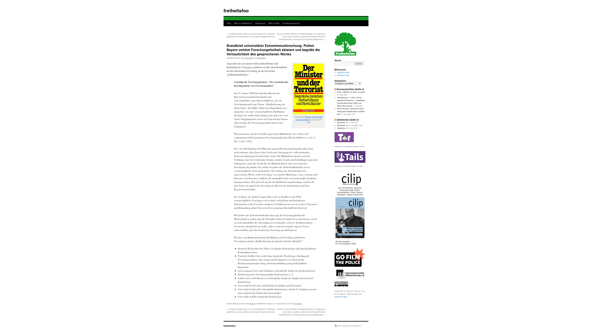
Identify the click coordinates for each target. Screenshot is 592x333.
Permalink (297, 303)
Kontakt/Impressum (291, 23)
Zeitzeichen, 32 (342, 125)
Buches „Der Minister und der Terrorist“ (309, 118)
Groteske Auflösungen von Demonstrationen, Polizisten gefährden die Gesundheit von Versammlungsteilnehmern (251, 35)
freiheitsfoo (236, 10)
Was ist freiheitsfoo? (243, 23)
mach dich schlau (341, 296)
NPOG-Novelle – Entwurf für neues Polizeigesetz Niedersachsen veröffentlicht (351, 111)
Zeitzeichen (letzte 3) (348, 119)
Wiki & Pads (274, 23)
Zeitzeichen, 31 (342, 128)
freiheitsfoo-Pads (343, 75)
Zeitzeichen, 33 (342, 122)
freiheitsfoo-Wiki (343, 72)
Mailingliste (260, 23)
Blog (229, 23)
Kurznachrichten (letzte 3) (350, 89)
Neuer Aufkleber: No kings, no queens (351, 92)
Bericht (252, 303)
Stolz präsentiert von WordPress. (350, 326)
